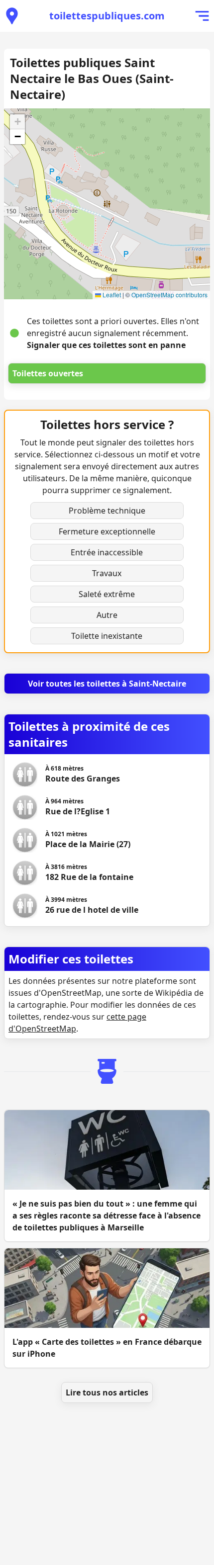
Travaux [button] (106, 573)
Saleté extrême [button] (107, 594)
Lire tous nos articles (107, 1392)
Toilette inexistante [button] (106, 635)
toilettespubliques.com (107, 15)
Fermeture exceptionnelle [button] (107, 531)
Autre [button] (107, 614)
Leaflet (111, 294)
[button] (17, 121)
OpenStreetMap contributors (169, 294)
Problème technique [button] (107, 510)
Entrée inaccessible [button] (107, 552)
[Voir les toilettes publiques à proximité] (12, 16)
